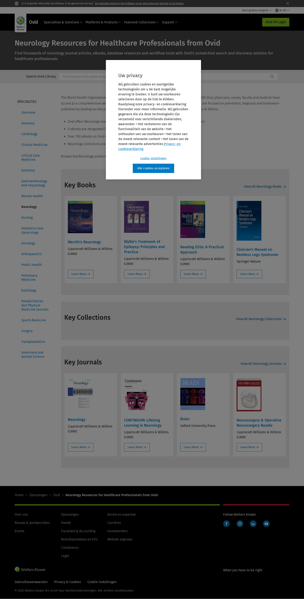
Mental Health (32, 196)
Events (19, 531)
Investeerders (117, 531)
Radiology (28, 290)
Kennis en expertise (121, 514)
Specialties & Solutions (61, 22)
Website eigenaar (120, 539)
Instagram (240, 523)
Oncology (28, 243)
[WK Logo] (30, 569)
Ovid (56, 495)
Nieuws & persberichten (32, 523)
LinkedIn (253, 523)
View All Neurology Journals (261, 364)
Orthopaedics (31, 254)
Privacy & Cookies (67, 582)
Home (19, 495)
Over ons (21, 514)
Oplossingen (38, 495)
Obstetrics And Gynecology (32, 230)
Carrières (114, 523)
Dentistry (28, 170)
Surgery (27, 331)
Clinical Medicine (34, 145)
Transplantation (33, 342)
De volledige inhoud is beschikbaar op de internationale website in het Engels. (139, 3)
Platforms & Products (101, 22)
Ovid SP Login (276, 22)
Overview (28, 112)
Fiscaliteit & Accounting (78, 531)
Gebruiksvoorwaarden (31, 582)
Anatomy (28, 123)
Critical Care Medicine (30, 158)
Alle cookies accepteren (153, 168)
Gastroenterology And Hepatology (34, 183)
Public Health (31, 265)
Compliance (70, 548)
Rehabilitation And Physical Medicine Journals (34, 305)
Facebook (226, 523)
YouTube (266, 523)
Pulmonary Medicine (29, 278)
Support (168, 22)
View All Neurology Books (262, 186)
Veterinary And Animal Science (32, 355)
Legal (65, 556)
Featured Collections (139, 22)
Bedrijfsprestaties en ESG (79, 539)
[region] (153, 120)
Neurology (29, 207)
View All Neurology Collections (258, 319)
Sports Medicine (33, 320)
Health (66, 523)
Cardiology (29, 134)
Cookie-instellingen (153, 158)
